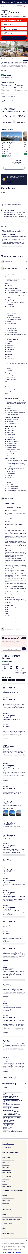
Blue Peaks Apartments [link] (9, 1126)
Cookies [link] (4, 1214)
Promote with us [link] (6, 1200)
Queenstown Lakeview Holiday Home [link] (12, 1131)
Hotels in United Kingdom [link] (8, 1160)
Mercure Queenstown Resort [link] (10, 1113)
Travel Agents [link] (5, 1203)
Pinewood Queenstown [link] (9, 1118)
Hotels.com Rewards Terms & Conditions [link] (11, 1219)
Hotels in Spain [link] (5, 1167)
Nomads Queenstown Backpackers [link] (12, 1116)
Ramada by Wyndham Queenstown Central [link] (12, 1092)
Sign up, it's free (17, 181)
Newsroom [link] (4, 1195)
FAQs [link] (3, 1181)
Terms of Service (16, 1252)
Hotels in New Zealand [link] (7, 1150)
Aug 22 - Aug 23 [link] (21, 116)
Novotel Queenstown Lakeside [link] (11, 1099)
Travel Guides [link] (5, 1231)
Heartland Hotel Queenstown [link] (11, 1107)
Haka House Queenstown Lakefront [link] (12, 1117)
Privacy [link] (4, 1212)
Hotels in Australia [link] (6, 1155)
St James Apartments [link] (8, 1123)
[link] (25, 7)
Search (14, 38)
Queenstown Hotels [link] (9, 1137)
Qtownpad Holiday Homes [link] (10, 1130)
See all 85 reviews (5, 77)
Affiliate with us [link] (6, 1193)
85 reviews (5, 664)
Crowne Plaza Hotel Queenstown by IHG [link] (12, 1101)
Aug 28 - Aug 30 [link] (21, 122)
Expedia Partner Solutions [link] (8, 1198)
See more (3, 70)
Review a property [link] (6, 1186)
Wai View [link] (5, 1103)
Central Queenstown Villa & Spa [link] (11, 1114)
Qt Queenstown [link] (7, 1128)
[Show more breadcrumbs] (2, 1136)
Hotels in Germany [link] (6, 1170)
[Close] (26, 1241)
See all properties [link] (8, 7)
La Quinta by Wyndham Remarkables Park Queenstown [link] (12, 1105)
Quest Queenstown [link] (8, 1110)
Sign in (9, 181)
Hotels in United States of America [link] (10, 1152)
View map (4, 205)
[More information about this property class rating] (8, 14)
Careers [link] (4, 1228)
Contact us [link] (4, 1184)
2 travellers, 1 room (9, 34)
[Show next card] (26, 49)
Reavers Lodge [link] (7, 1121)
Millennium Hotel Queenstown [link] (11, 1094)
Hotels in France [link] (6, 1157)
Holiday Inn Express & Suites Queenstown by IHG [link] (10, 1096)
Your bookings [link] (5, 1179)
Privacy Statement (6, 1252)
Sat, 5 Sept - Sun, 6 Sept (11, 29)
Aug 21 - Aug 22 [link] (7, 116)
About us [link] (4, 1226)
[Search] (24, 649)
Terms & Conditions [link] (6, 1209)
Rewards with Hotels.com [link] (8, 1233)
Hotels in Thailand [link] (6, 1172)
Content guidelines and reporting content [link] (12, 1217)
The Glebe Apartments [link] (9, 1120)
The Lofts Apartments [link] (8, 1124)
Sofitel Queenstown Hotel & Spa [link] (11, 1111)
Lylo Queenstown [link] (7, 1127)
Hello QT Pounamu (9, 24)
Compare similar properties (15, 168)
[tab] (5, 1087)
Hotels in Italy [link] (5, 1162)
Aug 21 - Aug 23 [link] (7, 122)
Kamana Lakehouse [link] (8, 1109)
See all (2, 93)
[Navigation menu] (25, 2)
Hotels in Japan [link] (5, 1165)
